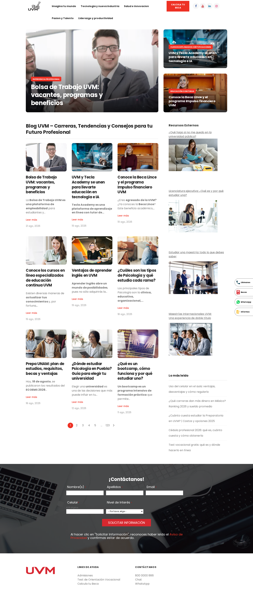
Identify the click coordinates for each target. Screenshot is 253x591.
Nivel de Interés (119, 503)
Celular (73, 503)
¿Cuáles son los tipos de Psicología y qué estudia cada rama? (137, 275)
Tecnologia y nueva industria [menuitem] (100, 6)
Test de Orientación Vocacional (98, 580)
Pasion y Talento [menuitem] (63, 18)
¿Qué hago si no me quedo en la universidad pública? (190, 134)
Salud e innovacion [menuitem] (136, 6)
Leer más (31, 219)
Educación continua (182, 91)
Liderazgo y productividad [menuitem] (95, 18)
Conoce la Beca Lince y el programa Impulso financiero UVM (192, 101)
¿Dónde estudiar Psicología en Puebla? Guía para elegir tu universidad (92, 371)
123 (108, 425)
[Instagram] (216, 6)
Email (151, 487)
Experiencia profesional (46, 79)
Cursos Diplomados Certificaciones (190, 47)
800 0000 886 (144, 575)
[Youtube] (203, 6)
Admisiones (85, 575)
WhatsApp (142, 584)
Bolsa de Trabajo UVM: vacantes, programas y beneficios (67, 95)
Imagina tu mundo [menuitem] (64, 6)
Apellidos (115, 487)
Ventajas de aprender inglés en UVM (92, 273)
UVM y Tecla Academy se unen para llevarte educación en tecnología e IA (193, 57)
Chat (138, 580)
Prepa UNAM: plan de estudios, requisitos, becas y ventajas (45, 368)
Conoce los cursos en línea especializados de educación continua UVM (45, 278)
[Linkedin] (210, 6)
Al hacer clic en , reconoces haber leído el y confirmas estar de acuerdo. (127, 536)
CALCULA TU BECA (178, 6)
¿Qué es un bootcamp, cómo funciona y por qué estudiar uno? (135, 371)
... (101, 425)
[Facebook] (196, 6)
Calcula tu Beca (88, 584)
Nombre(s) (76, 487)
